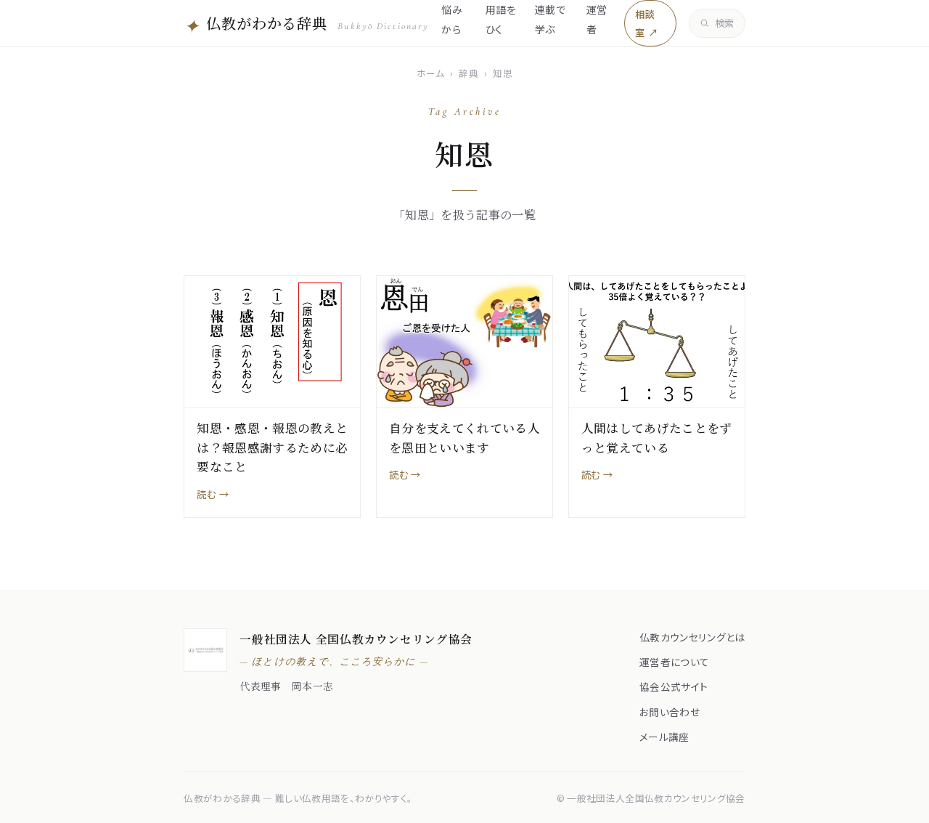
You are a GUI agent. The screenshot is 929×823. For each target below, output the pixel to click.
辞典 (468, 73)
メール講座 (664, 736)
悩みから (451, 19)
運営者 (596, 19)
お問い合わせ (669, 712)
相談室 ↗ (646, 23)
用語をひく (501, 19)
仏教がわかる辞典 (306, 24)
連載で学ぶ (550, 19)
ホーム (431, 73)
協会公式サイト (673, 686)
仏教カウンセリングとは (692, 637)
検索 (724, 23)
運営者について (674, 661)
